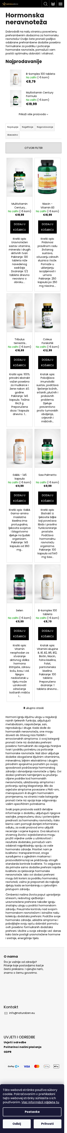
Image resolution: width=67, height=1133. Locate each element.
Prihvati (47, 1124)
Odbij (16, 1124)
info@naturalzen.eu (22, 1013)
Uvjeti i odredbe (15, 1042)
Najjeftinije (27, 126)
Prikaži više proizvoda (32, 114)
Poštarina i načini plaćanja (22, 1047)
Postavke (32, 1112)
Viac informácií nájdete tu (40, 1102)
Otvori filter (34, 148)
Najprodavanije (45, 126)
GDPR (7, 1052)
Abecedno (12, 134)
